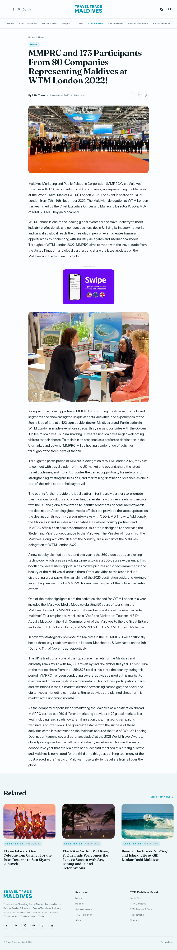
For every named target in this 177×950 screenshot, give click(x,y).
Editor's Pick (49, 23)
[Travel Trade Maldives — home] (88, 9)
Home (31, 37)
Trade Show (136, 898)
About (78, 920)
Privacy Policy (167, 942)
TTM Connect (161, 23)
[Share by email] (139, 95)
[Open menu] (7, 9)
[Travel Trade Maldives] (17, 894)
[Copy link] (146, 95)
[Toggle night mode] (162, 9)
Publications (115, 23)
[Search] (170, 9)
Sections (81, 892)
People (66, 23)
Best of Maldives (138, 23)
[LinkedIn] (29, 9)
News (10, 23)
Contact (134, 920)
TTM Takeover (27, 23)
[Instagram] (18, 9)
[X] (24, 9)
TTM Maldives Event (144, 892)
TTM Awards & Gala (141, 909)
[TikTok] (42, 925)
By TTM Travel (36, 95)
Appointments (83, 909)
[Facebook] (13, 9)
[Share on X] (132, 95)
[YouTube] (33, 925)
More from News (160, 796)
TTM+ (78, 23)
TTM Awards (95, 23)
